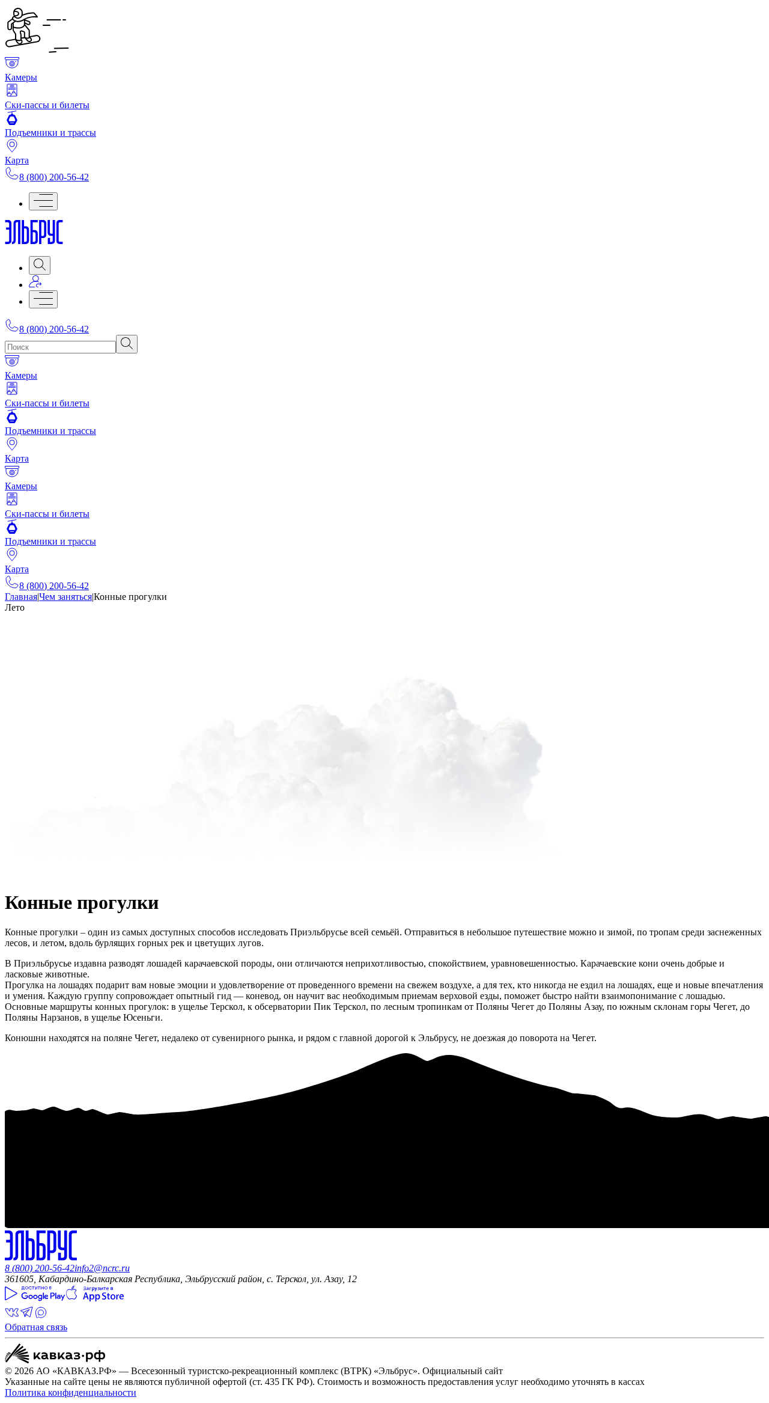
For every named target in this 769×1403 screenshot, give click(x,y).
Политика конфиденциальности (70, 1392)
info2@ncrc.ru (102, 1268)
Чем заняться (65, 596)
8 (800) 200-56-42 (54, 177)
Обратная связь (36, 1327)
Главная (21, 596)
